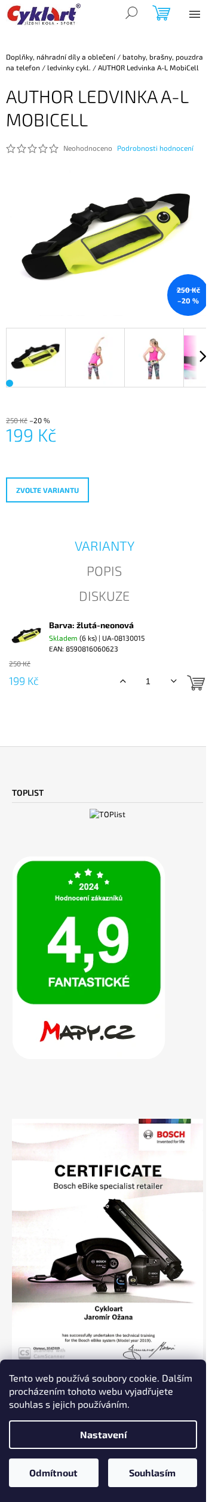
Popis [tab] (104, 570)
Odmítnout (53, 1472)
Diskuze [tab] (104, 595)
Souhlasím (152, 1472)
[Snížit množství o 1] (173, 681)
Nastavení (103, 1434)
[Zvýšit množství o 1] (122, 681)
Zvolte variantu (47, 490)
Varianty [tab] (104, 545)
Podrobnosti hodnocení (155, 148)
